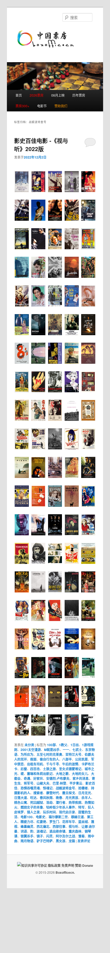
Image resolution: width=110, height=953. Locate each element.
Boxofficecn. (65, 872)
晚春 (59, 797)
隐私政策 (54, 865)
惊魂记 (48, 788)
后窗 (24, 768)
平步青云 (75, 783)
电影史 (40, 816)
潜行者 (60, 802)
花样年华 (68, 821)
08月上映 (58, 95)
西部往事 (59, 826)
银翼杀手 (27, 836)
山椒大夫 (43, 783)
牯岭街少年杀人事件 (60, 807)
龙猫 (72, 841)
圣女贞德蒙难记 (70, 768)
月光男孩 (71, 797)
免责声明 (67, 865)
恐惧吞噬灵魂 (30, 788)
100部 (51, 744)
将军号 (28, 783)
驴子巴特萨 (45, 841)
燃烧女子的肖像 (32, 807)
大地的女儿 (80, 773)
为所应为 (27, 754)
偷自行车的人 (49, 759)
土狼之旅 (49, 768)
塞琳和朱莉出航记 (40, 773)
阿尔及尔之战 (65, 836)
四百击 (35, 768)
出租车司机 (35, 764)
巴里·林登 (59, 783)
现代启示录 (67, 812)
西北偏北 (43, 826)
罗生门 (54, 821)
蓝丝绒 (83, 821)
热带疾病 (75, 802)
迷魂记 (41, 831)
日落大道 (20, 797)
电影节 (42, 106)
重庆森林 (75, 831)
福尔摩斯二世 (58, 816)
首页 (18, 95)
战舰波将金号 (65, 788)
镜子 (40, 836)
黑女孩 (60, 841)
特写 (81, 807)
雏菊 (81, 836)
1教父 (63, 744)
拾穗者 (83, 788)
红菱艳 (41, 821)
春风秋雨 (46, 797)
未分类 (29, 744)
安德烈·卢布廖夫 (57, 778)
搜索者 (38, 792)
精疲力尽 (27, 821)
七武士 (77, 749)
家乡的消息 (81, 778)
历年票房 (78, 95)
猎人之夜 (33, 812)
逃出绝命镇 (57, 831)
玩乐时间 (49, 812)
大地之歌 (62, 773)
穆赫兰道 (77, 816)
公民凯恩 (81, 759)
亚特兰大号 (73, 754)
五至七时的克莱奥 (49, 754)
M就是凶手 (52, 749)
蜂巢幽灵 (27, 826)
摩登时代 (52, 792)
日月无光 (84, 792)
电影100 (27, 816)
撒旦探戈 (68, 792)
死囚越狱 (36, 802)
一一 (66, 749)
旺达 (33, 797)
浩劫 (49, 802)
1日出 (74, 744)
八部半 (67, 759)
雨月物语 (27, 841)
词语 (24, 831)
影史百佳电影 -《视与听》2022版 (41, 144)
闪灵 (49, 836)
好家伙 (38, 778)
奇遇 (27, 778)
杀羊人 (86, 797)
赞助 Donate (84, 865)
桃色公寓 (20, 802)
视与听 (73, 826)
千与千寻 (52, 764)
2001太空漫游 (31, 749)
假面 (33, 759)
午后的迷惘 (70, 764)
